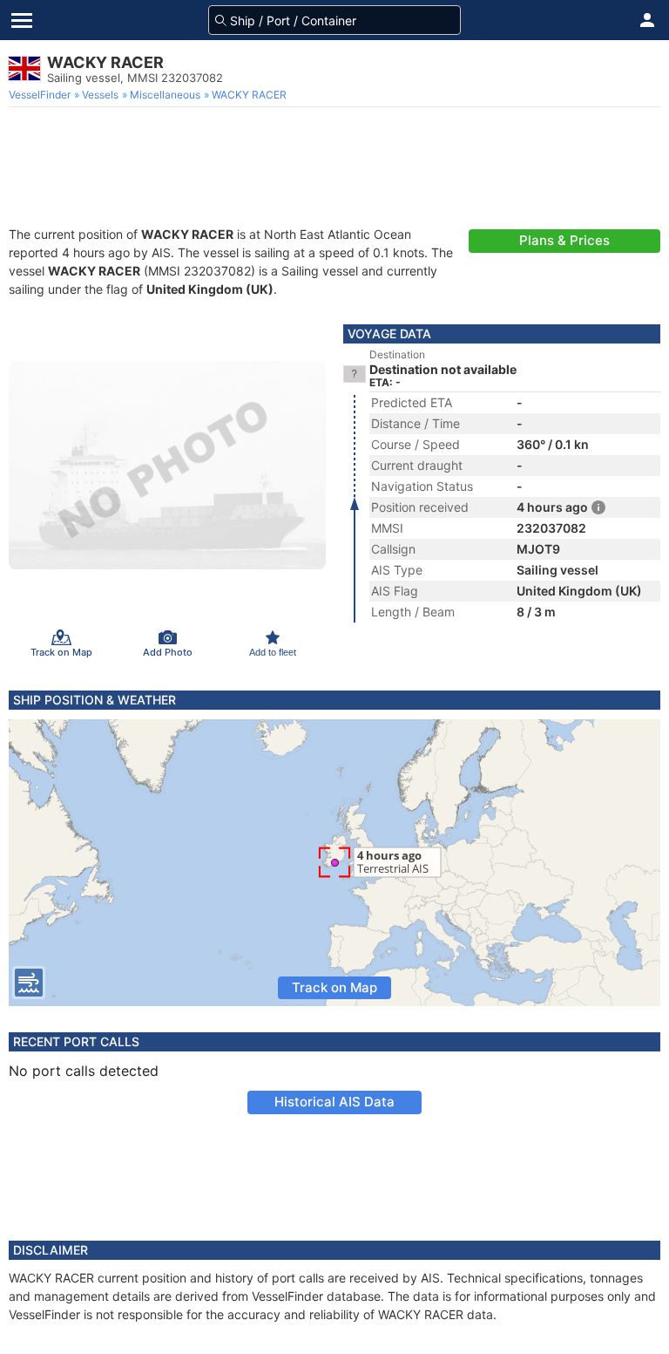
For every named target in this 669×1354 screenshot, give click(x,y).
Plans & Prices (564, 240)
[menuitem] (41, 95)
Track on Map (334, 987)
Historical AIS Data (334, 1101)
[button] (647, 20)
